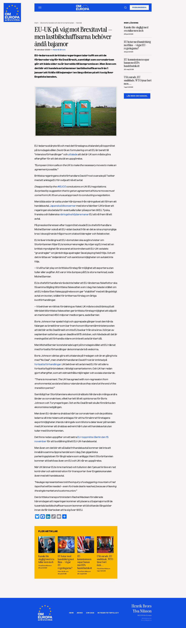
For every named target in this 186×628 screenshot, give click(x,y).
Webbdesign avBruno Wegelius (146, 619)
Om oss (90, 613)
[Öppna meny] (40, 7)
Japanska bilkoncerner (63, 205)
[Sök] (125, 7)
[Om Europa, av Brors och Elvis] (12, 12)
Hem (36, 23)
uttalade (73, 154)
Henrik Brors (59, 50)
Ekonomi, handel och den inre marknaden (57, 23)
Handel (79, 23)
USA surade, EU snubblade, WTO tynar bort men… (105, 561)
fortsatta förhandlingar (47, 364)
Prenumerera (139, 7)
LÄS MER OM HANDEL (137, 96)
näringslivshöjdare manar (74, 214)
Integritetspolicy (108, 613)
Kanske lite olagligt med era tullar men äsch (46, 559)
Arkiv (80, 613)
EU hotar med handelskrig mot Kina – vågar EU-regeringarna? (66, 562)
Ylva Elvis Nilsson (45, 566)
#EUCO (61, 186)
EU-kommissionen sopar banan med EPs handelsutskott (84, 562)
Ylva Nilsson (142, 611)
